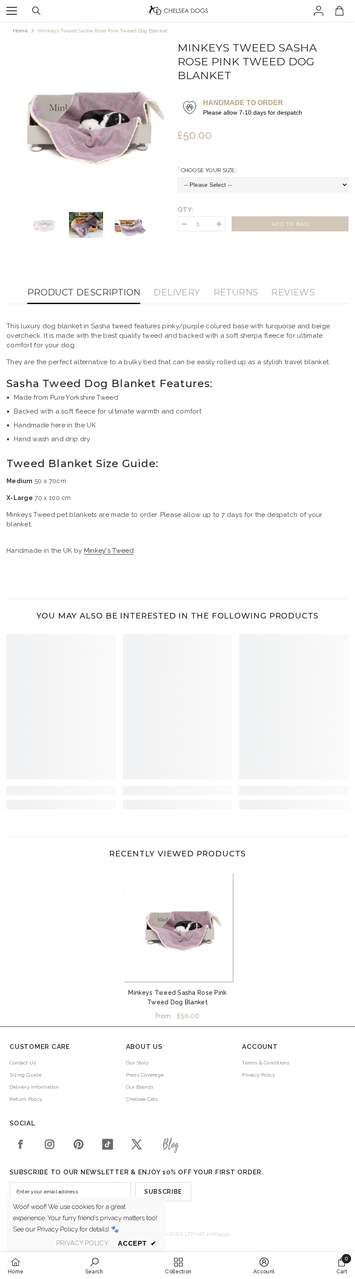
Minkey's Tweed (109, 551)
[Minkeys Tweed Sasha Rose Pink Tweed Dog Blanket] (177, 926)
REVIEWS (293, 292)
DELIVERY (176, 292)
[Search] (36, 11)
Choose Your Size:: (208, 170)
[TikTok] (108, 1144)
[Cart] (339, 11)
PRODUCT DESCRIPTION (84, 292)
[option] (85, 120)
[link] (61, 790)
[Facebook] (21, 1144)
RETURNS (235, 292)
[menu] (11, 11)
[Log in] (318, 10)
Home (20, 31)
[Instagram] (50, 1144)
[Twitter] (137, 1144)
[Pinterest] (79, 1144)
